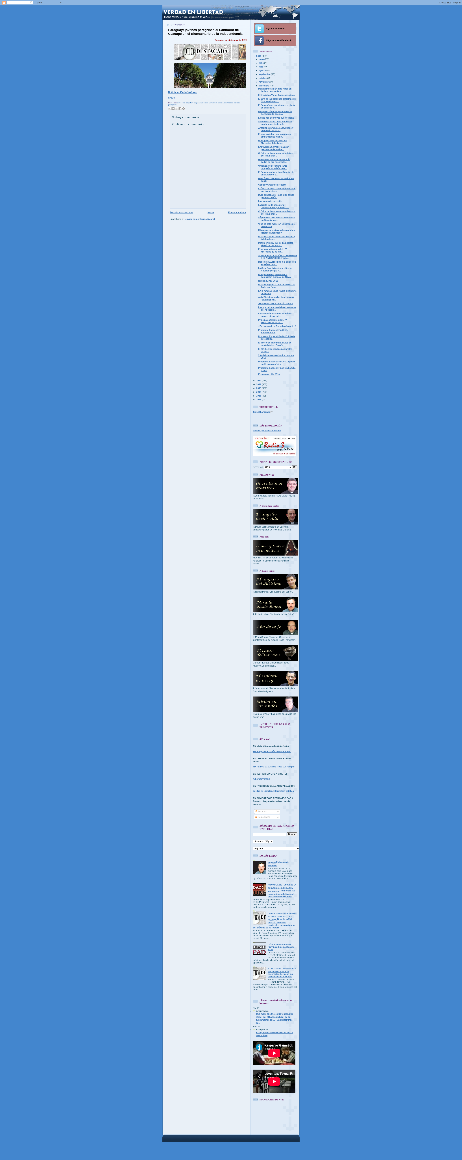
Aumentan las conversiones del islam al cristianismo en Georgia (282, 891)
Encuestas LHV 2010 (269, 374)
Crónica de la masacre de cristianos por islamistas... (276, 154)
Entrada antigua (237, 212)
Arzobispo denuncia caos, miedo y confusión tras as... (275, 129)
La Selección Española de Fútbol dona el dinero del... (274, 314)
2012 (259, 384)
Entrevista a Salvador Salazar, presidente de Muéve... (273, 148)
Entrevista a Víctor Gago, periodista (276, 95)
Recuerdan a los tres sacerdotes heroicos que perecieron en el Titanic (282, 973)
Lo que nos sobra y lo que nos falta (276, 118)
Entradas (262, 811)
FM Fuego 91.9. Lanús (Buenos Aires (272, 751)
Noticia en (182, 92)
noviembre (264, 82)
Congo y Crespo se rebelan (272, 185)
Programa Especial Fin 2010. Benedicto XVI (273, 331)
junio (261, 63)
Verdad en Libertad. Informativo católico (273, 791)
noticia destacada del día (229, 103)
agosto (262, 70)
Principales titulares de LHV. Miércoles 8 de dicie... (272, 141)
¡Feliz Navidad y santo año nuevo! (275, 303)
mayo (262, 59)
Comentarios (263, 817)
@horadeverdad (261, 779)
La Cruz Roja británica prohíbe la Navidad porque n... (275, 269)
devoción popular (185, 103)
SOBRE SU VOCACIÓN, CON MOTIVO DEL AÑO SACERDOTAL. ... (277, 256)
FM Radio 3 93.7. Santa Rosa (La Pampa (273, 766)
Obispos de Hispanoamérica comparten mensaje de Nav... (274, 275)
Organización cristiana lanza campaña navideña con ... (272, 167)
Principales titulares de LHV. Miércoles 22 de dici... (272, 250)
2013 (259, 388)
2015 (259, 396)
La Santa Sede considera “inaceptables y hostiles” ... (273, 206)
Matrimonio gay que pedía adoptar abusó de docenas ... (275, 244)
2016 (259, 399)
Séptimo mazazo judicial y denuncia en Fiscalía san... (276, 218)
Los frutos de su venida (270, 201)
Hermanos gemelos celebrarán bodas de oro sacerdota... (274, 160)
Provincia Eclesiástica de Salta (281, 947)
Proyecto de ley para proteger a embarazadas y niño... (274, 135)
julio (261, 67)
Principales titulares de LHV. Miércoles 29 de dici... (272, 321)
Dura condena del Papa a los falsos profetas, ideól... (276, 196)
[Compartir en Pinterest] (183, 108)
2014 (259, 392)
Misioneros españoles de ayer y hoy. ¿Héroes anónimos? (277, 231)
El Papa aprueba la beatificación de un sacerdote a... (276, 173)
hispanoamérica (201, 103)
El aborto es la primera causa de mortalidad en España (274, 343)
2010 (259, 56)
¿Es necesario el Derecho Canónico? (277, 326)
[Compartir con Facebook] (180, 108)
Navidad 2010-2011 (268, 281)
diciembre (264, 85)
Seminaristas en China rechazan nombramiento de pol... (275, 122)
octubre (263, 78)
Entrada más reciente (181, 212)
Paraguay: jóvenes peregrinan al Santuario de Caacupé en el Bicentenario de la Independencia (205, 32)
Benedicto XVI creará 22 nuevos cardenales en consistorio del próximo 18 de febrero (275, 920)
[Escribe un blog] (173, 108)
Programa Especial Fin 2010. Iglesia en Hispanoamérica (276, 362)
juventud (213, 103)
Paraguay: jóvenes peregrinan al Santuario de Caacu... (275, 112)
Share (171, 97)
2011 (259, 380)
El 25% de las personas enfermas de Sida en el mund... (277, 100)
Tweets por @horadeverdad (267, 430)
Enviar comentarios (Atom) (200, 219)
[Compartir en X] (176, 108)
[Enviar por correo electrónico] (170, 108)
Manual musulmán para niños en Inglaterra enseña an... (274, 90)
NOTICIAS (258, 467)
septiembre (265, 74)
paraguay (172, 105)
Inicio (211, 212)
